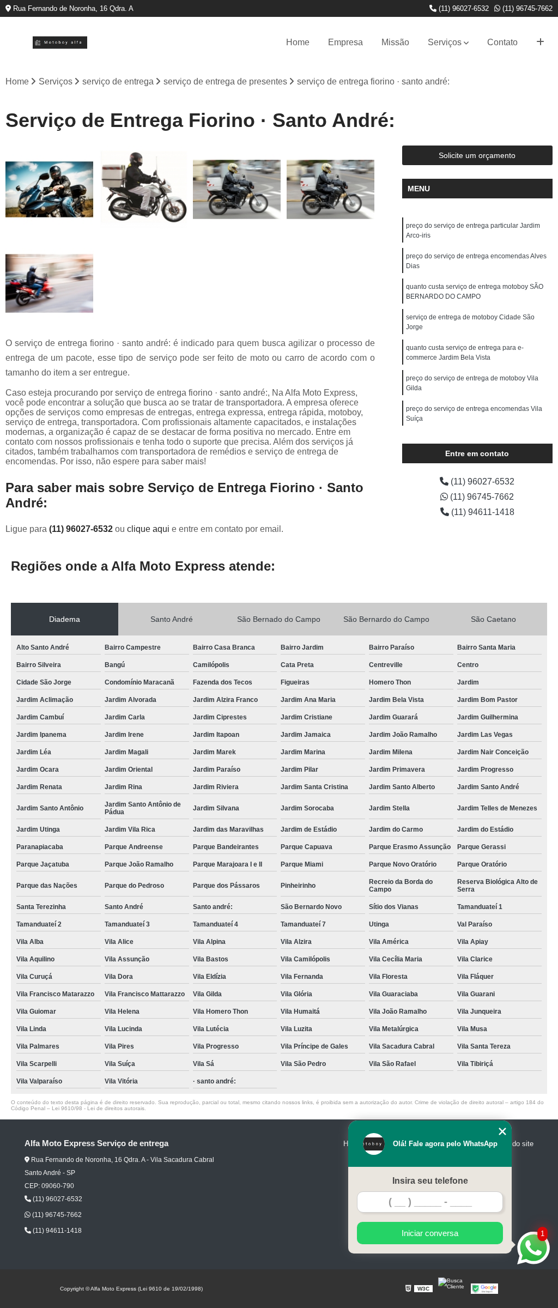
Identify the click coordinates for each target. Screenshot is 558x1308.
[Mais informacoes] (540, 42)
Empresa (345, 42)
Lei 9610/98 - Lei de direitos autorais (98, 1108)
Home (298, 42)
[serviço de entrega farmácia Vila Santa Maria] (331, 190)
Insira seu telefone (430, 1180)
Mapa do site (513, 1144)
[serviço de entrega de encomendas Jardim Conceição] (143, 190)
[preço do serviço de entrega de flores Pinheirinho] (49, 190)
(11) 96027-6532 (462, 8)
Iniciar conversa (430, 1233)
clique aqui (148, 529)
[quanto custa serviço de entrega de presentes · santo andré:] (237, 190)
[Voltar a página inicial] (59, 42)
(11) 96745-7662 (526, 8)
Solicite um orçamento (477, 155)
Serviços (445, 42)
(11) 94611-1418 (481, 512)
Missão (395, 42)
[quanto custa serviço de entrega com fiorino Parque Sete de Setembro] (49, 283)
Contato (502, 42)
